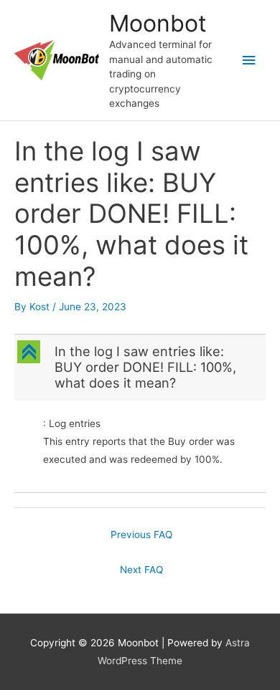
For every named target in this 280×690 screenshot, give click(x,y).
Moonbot (158, 23)
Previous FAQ (141, 534)
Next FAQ (141, 569)
